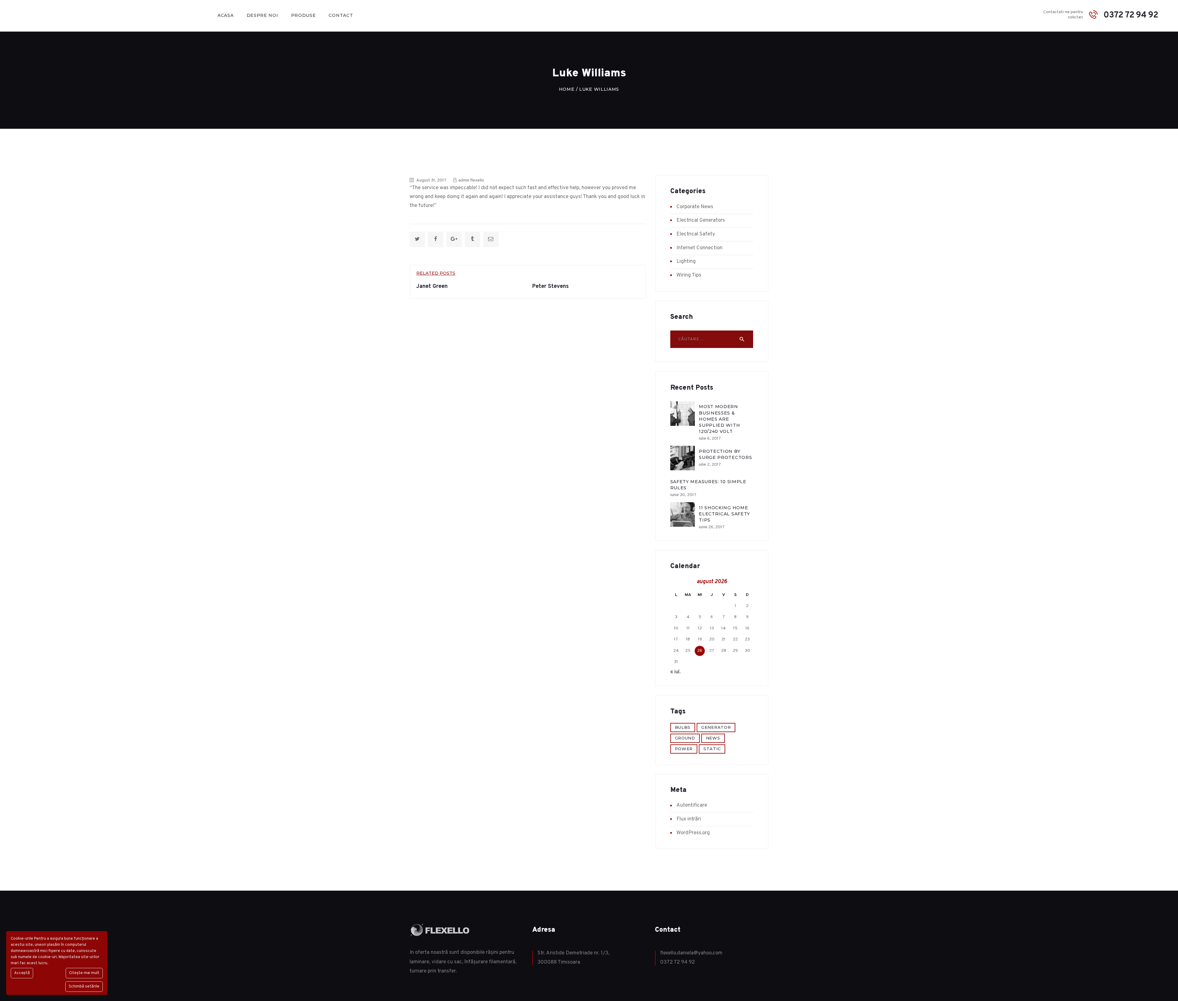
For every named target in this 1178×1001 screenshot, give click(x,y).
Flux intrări (688, 819)
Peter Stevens (550, 286)
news (713, 737)
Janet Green (432, 286)
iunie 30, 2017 (683, 495)
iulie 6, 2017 (710, 438)
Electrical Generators (700, 220)
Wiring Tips (688, 275)
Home (567, 89)
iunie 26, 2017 (712, 527)
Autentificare (691, 805)
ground (685, 737)
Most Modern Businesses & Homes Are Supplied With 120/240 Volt (719, 419)
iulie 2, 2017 (710, 464)
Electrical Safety (695, 234)
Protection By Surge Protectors (725, 454)
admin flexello (470, 180)
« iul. (675, 672)
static (712, 748)
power (684, 748)
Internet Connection (699, 248)
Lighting (686, 261)
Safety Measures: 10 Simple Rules (708, 485)
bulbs (683, 727)
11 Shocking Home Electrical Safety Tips (724, 514)
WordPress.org (693, 833)
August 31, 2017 (431, 180)
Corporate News (694, 207)
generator (716, 727)
